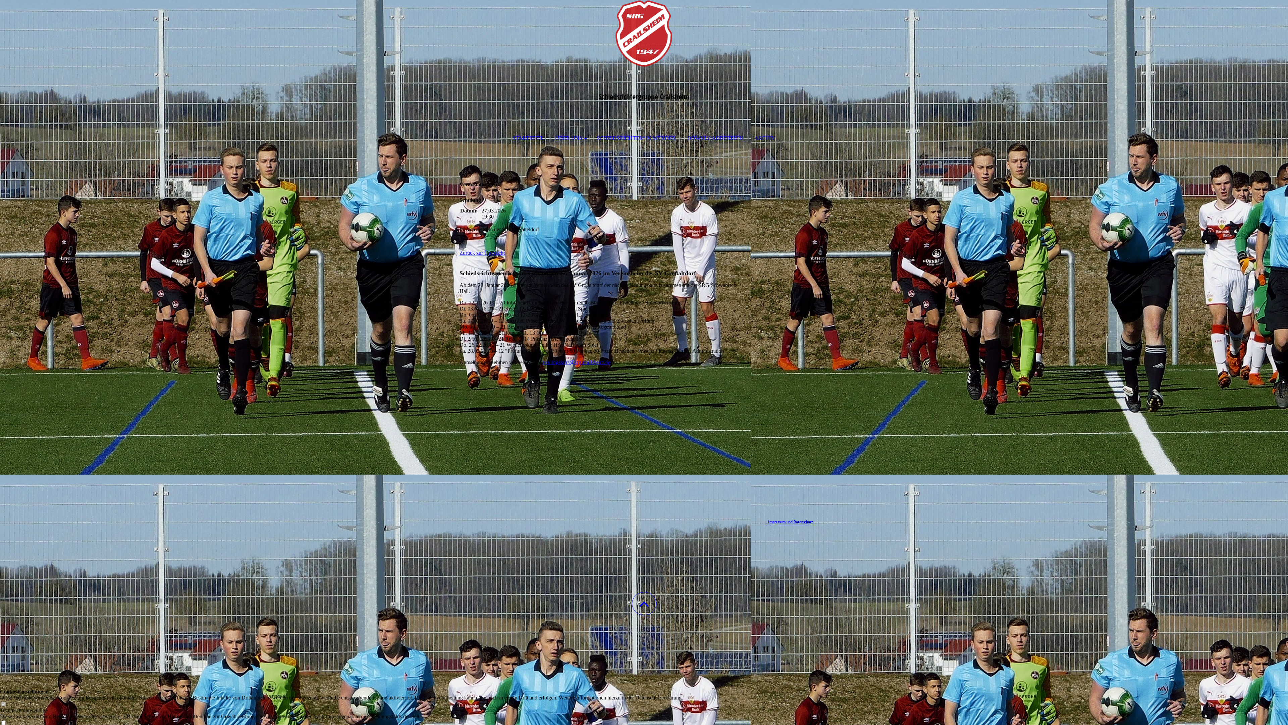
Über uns (568, 138)
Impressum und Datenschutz (789, 522)
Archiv (764, 138)
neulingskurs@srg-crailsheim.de (576, 362)
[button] (644, 603)
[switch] (3, 704)
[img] (644, 33)
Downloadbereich (715, 138)
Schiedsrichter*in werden (636, 138)
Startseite (528, 138)
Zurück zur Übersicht (482, 253)
